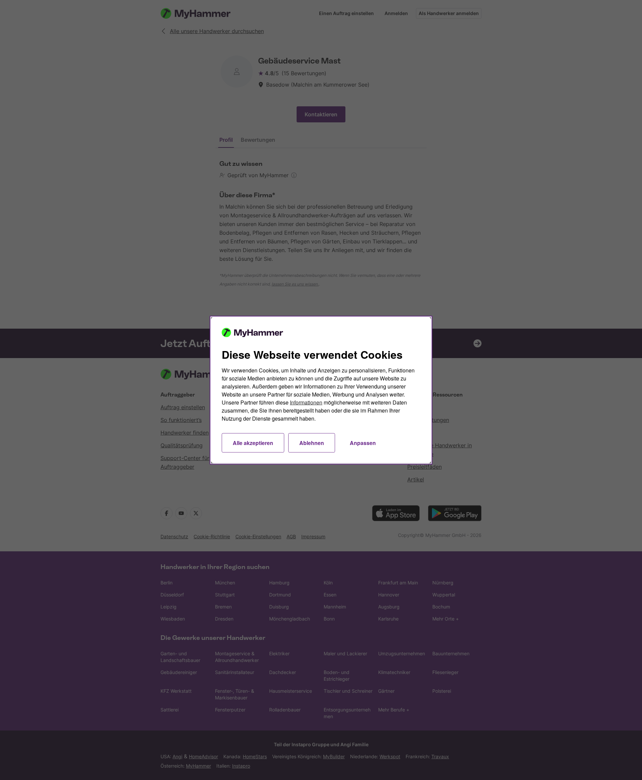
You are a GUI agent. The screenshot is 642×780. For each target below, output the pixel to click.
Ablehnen (311, 442)
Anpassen (363, 442)
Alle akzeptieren (253, 442)
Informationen (306, 402)
